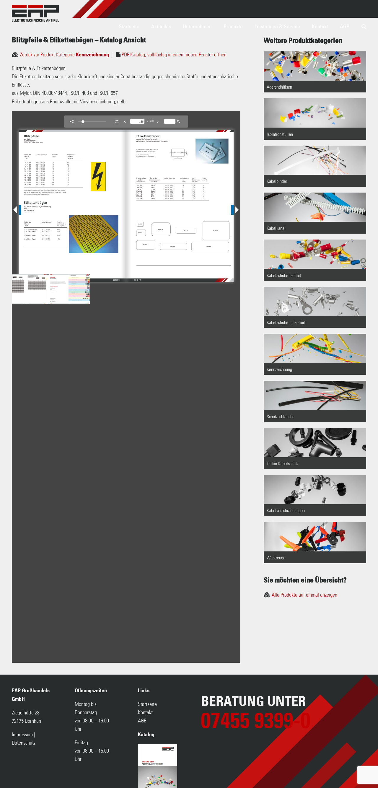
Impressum (22, 734)
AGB (345, 26)
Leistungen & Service (277, 26)
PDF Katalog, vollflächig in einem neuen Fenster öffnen (174, 55)
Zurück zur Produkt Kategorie (64, 55)
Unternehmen (197, 26)
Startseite (129, 26)
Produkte (233, 26)
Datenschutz (23, 743)
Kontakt (320, 26)
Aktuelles (161, 26)
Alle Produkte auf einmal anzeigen (304, 595)
